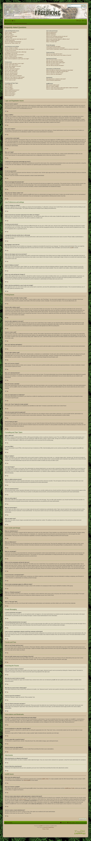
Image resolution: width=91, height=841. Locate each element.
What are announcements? (11, 91)
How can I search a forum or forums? (54, 59)
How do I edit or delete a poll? (11, 70)
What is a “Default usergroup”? (53, 40)
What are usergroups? (51, 34)
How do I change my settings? (11, 47)
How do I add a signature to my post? (13, 66)
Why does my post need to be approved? (14, 78)
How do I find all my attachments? (53, 80)
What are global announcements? (12, 90)
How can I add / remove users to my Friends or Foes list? (58, 55)
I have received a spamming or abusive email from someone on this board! (62, 49)
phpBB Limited (45, 778)
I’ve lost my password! (10, 40)
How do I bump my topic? (10, 79)
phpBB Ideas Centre (70, 788)
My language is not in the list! (11, 53)
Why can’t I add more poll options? (12, 68)
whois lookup (23, 799)
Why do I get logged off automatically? (13, 41)
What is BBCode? (8, 84)
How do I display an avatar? (11, 56)
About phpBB (27, 780)
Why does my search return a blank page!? (55, 62)
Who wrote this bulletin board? (52, 84)
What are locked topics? (10, 94)
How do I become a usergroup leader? (54, 37)
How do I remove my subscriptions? (54, 74)
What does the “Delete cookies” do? (12, 43)
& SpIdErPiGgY (51, 827)
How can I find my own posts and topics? (55, 65)
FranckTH (45, 827)
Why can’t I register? (9, 34)
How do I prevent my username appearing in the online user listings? (19, 49)
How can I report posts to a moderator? (13, 75)
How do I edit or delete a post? (11, 64)
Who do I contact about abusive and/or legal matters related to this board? (62, 87)
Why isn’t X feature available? (52, 86)
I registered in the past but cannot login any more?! (16, 39)
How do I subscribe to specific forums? (54, 72)
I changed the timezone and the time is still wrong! (15, 51)
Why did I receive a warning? (11, 74)
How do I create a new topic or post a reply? (14, 63)
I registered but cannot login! (11, 36)
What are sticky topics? (10, 92)
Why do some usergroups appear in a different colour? (58, 39)
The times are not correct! (10, 50)
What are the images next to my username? (14, 54)
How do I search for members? (53, 64)
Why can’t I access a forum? (11, 71)
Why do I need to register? (10, 32)
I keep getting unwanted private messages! (55, 47)
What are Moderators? (51, 33)
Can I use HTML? (9, 85)
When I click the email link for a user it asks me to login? (17, 58)
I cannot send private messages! (53, 46)
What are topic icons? (9, 95)
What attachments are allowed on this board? (56, 78)
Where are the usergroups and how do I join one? (57, 36)
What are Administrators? (51, 32)
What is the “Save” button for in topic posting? (14, 77)
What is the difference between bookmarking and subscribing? (59, 70)
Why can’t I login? (8, 37)
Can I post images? (9, 88)
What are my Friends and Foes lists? (54, 53)
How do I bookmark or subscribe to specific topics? (57, 71)
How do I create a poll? (10, 67)
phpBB (71, 247)
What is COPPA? (8, 33)
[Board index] (21, 8)
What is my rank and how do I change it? (13, 57)
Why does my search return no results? (54, 61)
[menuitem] (13, 21)
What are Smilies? (9, 87)
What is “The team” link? (51, 41)
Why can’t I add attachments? (11, 73)
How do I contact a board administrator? (55, 89)
